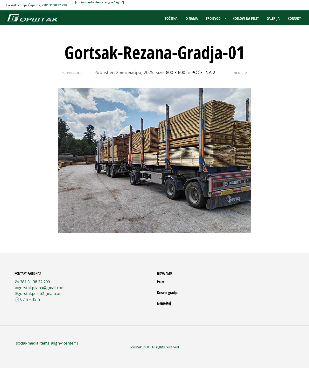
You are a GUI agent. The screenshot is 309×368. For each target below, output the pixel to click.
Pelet (160, 282)
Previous (74, 73)
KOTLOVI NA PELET (246, 18)
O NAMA (192, 18)
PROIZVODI (214, 18)
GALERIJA (273, 18)
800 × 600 (175, 72)
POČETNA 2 (203, 72)
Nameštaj (164, 303)
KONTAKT (294, 18)
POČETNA (171, 18)
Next (238, 73)
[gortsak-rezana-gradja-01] (154, 160)
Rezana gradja (167, 292)
